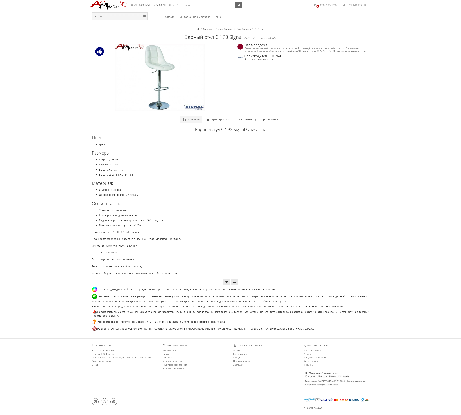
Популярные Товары (315, 357)
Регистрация (240, 353)
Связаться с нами (101, 361)
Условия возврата (172, 361)
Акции (307, 353)
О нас (95, 364)
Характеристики (220, 119)
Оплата (166, 353)
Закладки (238, 364)
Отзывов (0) (248, 119)
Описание (193, 119)
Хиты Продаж (311, 361)
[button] (326, 5)
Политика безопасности (175, 364)
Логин (236, 350)
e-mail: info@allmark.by (103, 353)
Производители (312, 350)
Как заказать (169, 350)
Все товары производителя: (259, 59)
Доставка (272, 119)
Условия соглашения (174, 368)
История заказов (242, 361)
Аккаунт (237, 357)
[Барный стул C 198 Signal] (160, 77)
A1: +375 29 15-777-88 (103, 350)
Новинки (309, 364)
